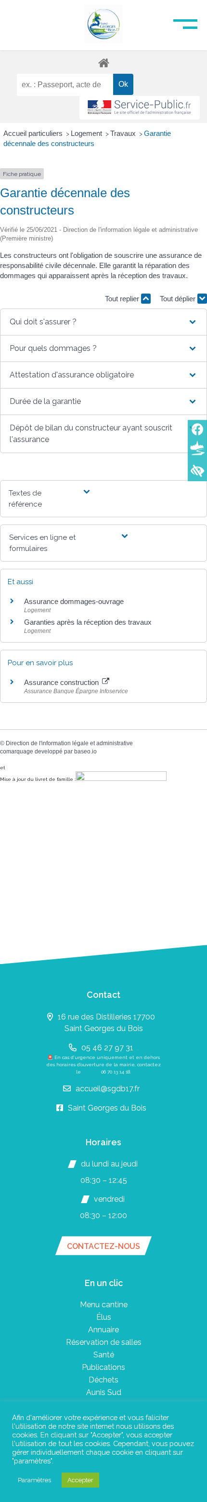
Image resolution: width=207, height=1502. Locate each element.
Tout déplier (178, 299)
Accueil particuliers (34, 133)
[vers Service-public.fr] (139, 108)
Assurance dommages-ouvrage (74, 601)
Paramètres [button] (34, 1480)
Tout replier (123, 299)
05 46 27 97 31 (107, 1047)
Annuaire (103, 1329)
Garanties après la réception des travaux (88, 622)
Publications (103, 1367)
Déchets (103, 1379)
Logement (87, 133)
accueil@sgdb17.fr (108, 1088)
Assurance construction (62, 682)
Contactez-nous (103, 1246)
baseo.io (85, 751)
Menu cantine (104, 1304)
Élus (103, 1317)
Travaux (124, 133)
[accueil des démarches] (103, 62)
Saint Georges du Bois (107, 1108)
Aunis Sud (103, 1392)
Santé (103, 1354)
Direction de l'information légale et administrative (69, 743)
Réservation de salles (104, 1342)
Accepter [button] (80, 1480)
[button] (103, 322)
